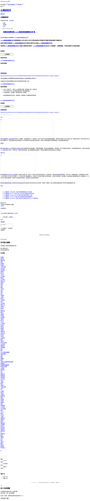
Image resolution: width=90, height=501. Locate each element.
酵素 (2, 339)
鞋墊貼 (2, 277)
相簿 (4, 23)
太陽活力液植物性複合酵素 (7, 361)
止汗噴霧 (3, 276)
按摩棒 (2, 419)
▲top (2, 219)
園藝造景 (3, 345)
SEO (2, 371)
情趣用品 (3, 418)
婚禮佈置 (3, 375)
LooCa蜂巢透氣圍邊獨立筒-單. (21, 37)
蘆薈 (2, 435)
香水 (2, 440)
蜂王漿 (2, 334)
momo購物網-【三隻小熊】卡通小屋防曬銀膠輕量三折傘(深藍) (17, 192)
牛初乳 (2, 336)
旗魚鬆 (58, 174)
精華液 (2, 437)
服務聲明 (57, 482)
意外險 (2, 341)
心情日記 (11, 217)
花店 (2, 372)
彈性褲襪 (3, 405)
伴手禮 (31, 177)
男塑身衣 (19, 148)
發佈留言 (2, 230)
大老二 (2, 411)
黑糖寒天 (3, 363)
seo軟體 (2, 368)
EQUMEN (3, 447)
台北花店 (3, 378)
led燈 (2, 388)
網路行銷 (3, 431)
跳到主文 (3, 14)
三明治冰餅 (3, 266)
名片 (4, 26)
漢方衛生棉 (20, 183)
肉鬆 (2, 285)
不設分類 (11, 20)
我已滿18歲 (3, 498)
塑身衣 (2, 143)
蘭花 (2, 350)
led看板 (2, 394)
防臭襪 (2, 265)
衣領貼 (2, 257)
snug (2, 117)
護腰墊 (2, 358)
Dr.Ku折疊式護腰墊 (5, 352)
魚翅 (2, 301)
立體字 (2, 382)
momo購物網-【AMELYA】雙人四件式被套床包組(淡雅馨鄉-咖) (18, 196)
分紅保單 (3, 344)
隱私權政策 (52, 482)
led (1, 389)
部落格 (4, 24)
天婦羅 (2, 295)
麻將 (2, 410)
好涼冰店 (3, 268)
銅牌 (2, 383)
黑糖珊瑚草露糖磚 (5, 365)
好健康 (2, 330)
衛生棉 (4, 183)
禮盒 (28, 177)
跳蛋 (2, 421)
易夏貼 (2, 271)
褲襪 (2, 404)
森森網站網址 (4, 73)
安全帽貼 (3, 269)
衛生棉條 (3, 427)
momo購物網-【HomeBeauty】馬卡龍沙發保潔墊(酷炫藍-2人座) (17, 195)
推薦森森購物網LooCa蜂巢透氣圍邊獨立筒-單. (19, 32)
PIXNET (35, 482)
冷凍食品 (3, 300)
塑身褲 (2, 446)
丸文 (4, 152)
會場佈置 (3, 377)
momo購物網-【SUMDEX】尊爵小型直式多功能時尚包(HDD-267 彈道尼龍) (20, 198)
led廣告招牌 (3, 386)
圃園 (2, 443)
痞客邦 (9, 213)
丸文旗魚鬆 (3, 408)
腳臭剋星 (12, 138)
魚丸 (2, 293)
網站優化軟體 (4, 366)
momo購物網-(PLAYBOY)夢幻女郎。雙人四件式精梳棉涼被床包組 (18, 193)
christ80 (2, 205)
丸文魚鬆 (3, 407)
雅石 (2, 349)
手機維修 (3, 424)
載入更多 (2, 221)
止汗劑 (2, 274)
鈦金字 (2, 392)
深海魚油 (3, 338)
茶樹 (2, 438)
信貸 (2, 185)
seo (1, 432)
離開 (7, 498)
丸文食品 (13, 174)
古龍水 (2, 441)
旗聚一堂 (3, 281)
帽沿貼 (2, 258)
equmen (9, 148)
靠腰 (2, 355)
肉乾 (2, 292)
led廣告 (2, 391)
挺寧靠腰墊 (3, 353)
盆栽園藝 (3, 347)
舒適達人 (10, 183)
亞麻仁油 (3, 333)
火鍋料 (2, 297)
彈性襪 (2, 402)
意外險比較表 (4, 342)
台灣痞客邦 (6, 10)
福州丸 (2, 298)
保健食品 (3, 331)
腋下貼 (2, 273)
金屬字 (2, 385)
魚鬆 (2, 152)
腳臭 (2, 262)
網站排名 (3, 369)
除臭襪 (4, 138)
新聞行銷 (3, 433)
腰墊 (2, 357)
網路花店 (3, 374)
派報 (2, 380)
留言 (12, 213)
